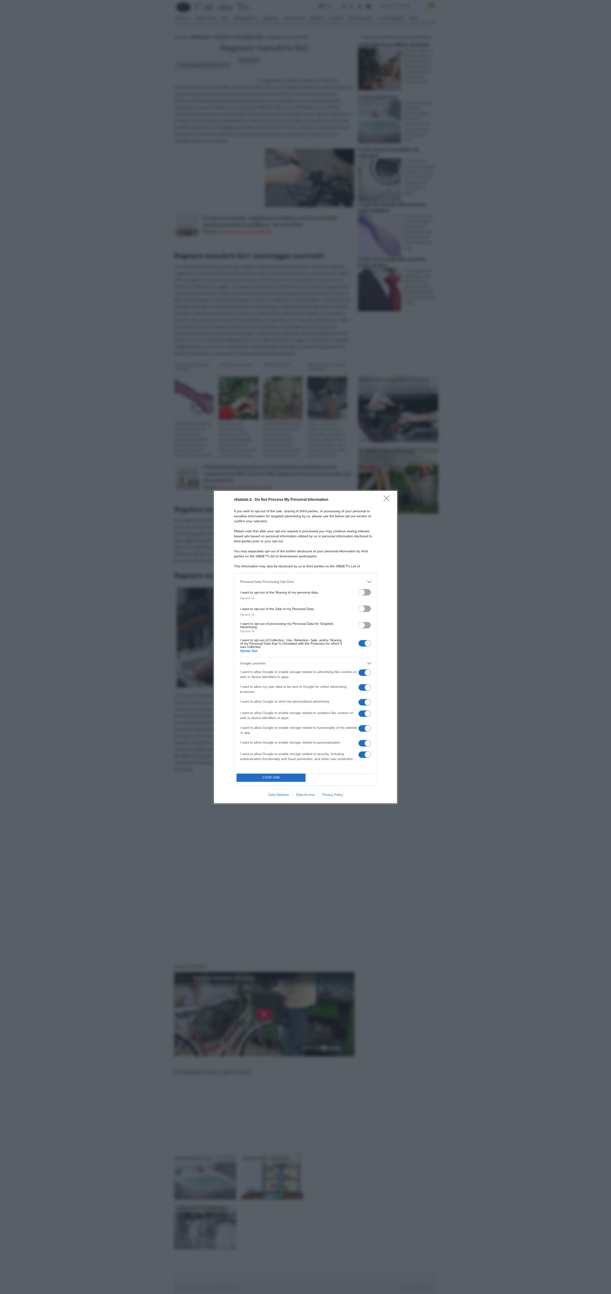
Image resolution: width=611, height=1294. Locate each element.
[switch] (364, 592)
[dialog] (305, 647)
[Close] (388, 499)
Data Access (305, 795)
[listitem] (305, 581)
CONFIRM (271, 777)
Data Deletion (278, 795)
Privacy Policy (332, 795)
